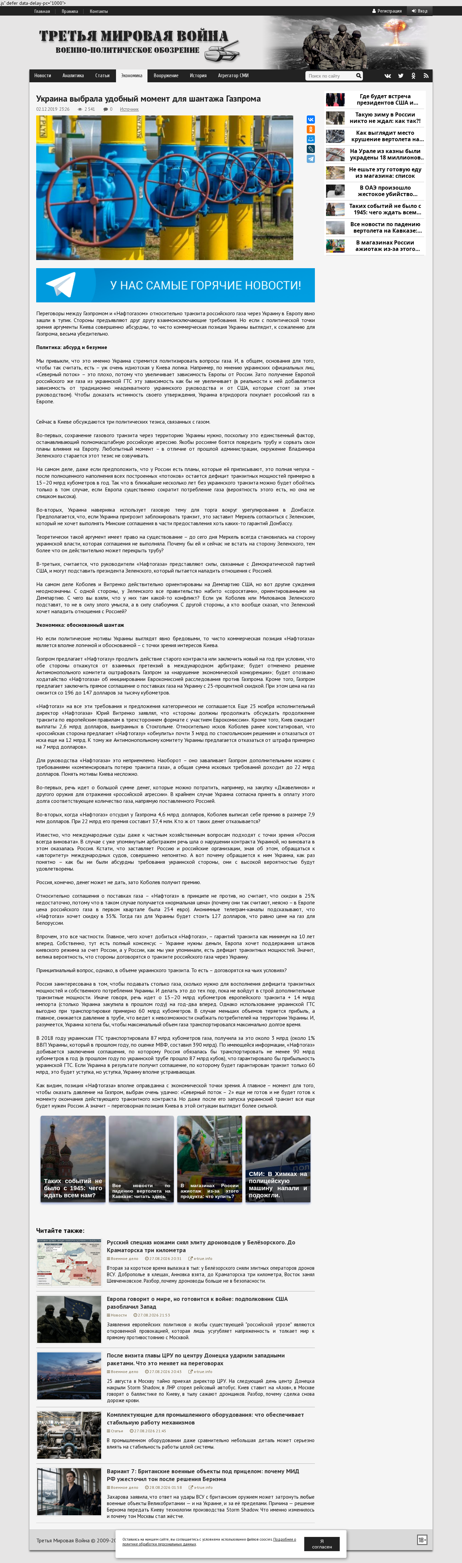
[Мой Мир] (311, 139)
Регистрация (390, 11)
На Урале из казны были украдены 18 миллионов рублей (385, 154)
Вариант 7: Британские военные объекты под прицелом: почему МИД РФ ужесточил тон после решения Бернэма (203, 1475)
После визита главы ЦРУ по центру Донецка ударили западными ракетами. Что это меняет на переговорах (196, 1359)
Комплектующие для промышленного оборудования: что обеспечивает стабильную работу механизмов (205, 1418)
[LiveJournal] (311, 149)
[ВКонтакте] (311, 119)
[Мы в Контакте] (387, 75)
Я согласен (322, 1544)
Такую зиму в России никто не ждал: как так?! (385, 118)
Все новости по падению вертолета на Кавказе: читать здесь (385, 227)
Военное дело (124, 1258)
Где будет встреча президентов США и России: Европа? (385, 99)
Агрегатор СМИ (233, 76)
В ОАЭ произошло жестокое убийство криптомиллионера (385, 191)
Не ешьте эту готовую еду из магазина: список (385, 172)
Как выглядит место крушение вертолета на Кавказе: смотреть (385, 136)
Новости (42, 76)
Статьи (102, 76)
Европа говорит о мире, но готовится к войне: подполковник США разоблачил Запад (197, 1302)
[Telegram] (311, 159)
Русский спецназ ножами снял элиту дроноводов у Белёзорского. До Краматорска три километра (201, 1246)
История (198, 76)
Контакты (99, 11)
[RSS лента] (426, 75)
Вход (423, 11)
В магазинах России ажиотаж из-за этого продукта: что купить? (385, 246)
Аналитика (73, 76)
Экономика (131, 76)
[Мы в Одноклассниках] (413, 75)
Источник (129, 109)
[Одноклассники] (311, 129)
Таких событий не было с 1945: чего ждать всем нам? (385, 209)
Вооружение (166, 76)
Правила (70, 11)
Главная (42, 11)
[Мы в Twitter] (400, 75)
